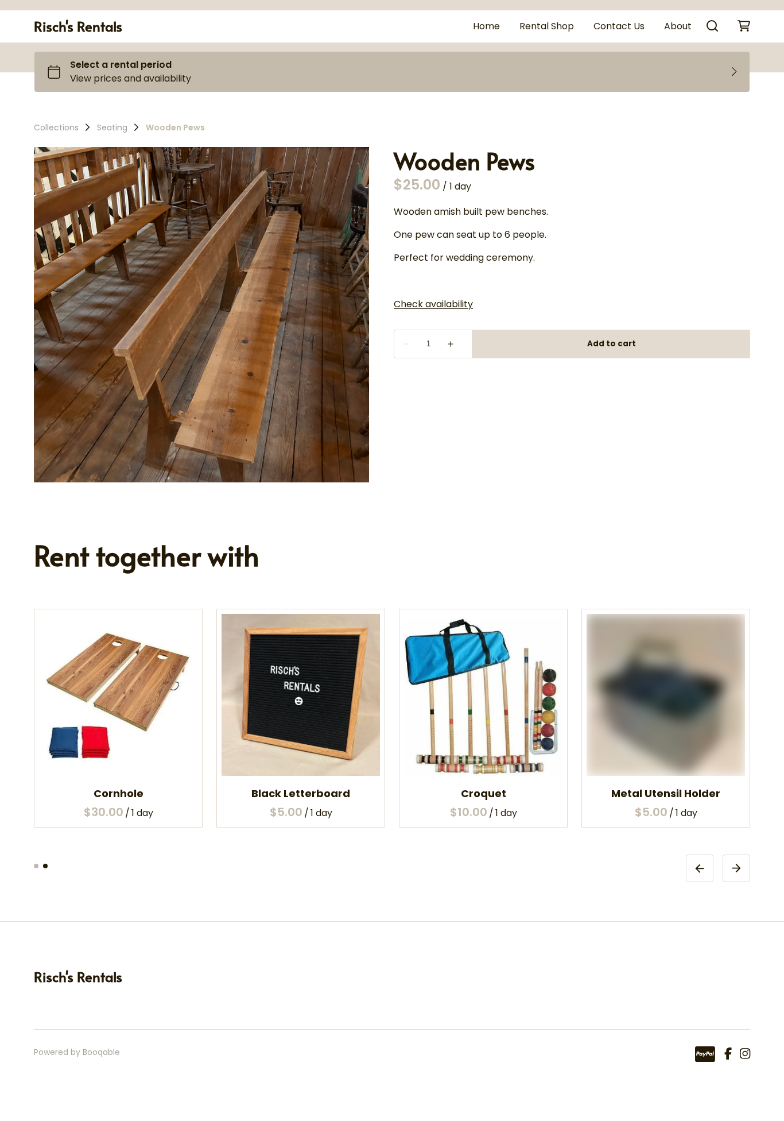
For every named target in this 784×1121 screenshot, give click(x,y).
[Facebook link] (728, 1054)
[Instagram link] (745, 1054)
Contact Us (619, 26)
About (678, 26)
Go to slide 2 (45, 865)
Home (486, 26)
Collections (56, 127)
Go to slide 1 (36, 865)
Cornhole (118, 793)
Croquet (483, 793)
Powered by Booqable (77, 1052)
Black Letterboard (300, 793)
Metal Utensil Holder (665, 793)
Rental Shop (546, 26)
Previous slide (699, 868)
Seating (112, 127)
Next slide (736, 868)
